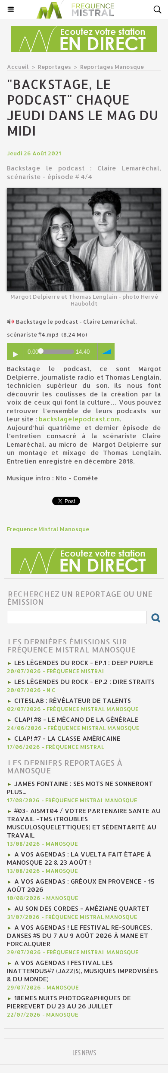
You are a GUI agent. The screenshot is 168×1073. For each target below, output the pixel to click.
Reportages (54, 66)
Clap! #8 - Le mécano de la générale (76, 719)
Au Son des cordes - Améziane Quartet (81, 908)
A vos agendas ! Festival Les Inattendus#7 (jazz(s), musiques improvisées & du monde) (82, 971)
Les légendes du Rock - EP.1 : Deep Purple (83, 663)
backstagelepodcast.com (79, 419)
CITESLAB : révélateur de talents (72, 700)
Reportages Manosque (112, 66)
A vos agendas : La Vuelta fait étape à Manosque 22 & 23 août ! (79, 858)
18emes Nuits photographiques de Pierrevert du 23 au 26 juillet (69, 1002)
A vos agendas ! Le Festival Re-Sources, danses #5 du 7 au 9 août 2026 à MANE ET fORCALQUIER (79, 935)
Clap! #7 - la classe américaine (67, 738)
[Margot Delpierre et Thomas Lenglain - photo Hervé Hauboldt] (84, 191)
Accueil (18, 66)
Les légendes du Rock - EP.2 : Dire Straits (84, 681)
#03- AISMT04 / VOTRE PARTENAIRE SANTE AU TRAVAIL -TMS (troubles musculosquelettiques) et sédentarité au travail (84, 823)
